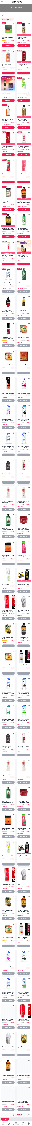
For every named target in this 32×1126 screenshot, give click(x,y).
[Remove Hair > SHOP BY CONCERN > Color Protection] (12, 19)
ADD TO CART (8, 45)
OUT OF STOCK (8, 291)
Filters (6, 1119)
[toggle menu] (2, 2)
